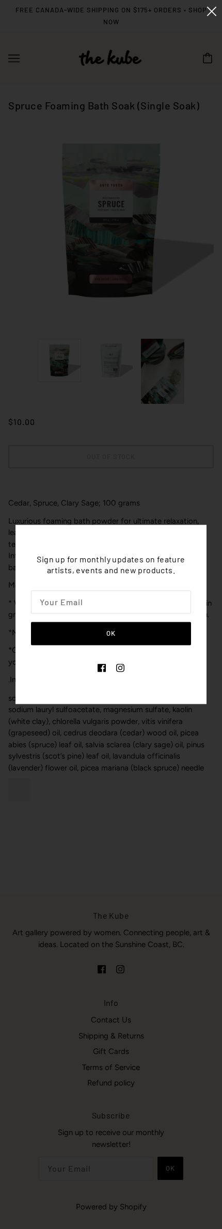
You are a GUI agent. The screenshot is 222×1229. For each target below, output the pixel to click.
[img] (101, 667)
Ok (111, 633)
